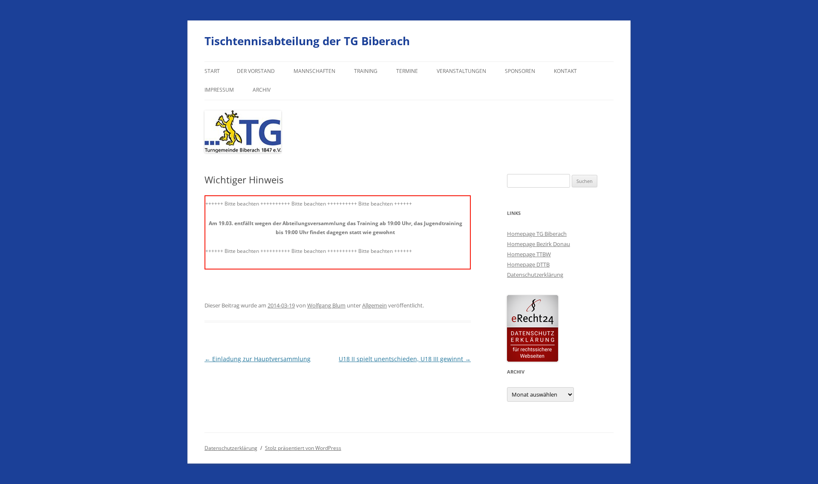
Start (212, 71)
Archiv (262, 89)
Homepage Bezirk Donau (538, 244)
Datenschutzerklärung (535, 274)
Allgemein (374, 305)
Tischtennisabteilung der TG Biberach (307, 41)
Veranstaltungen (461, 71)
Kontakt (565, 71)
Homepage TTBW (529, 254)
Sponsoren (520, 71)
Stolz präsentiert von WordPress (303, 448)
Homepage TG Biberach (537, 234)
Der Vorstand (256, 71)
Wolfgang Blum (326, 305)
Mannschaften (314, 71)
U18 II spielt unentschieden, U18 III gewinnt (405, 359)
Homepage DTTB (528, 264)
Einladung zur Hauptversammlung (257, 359)
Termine (407, 71)
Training (365, 71)
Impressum (219, 89)
